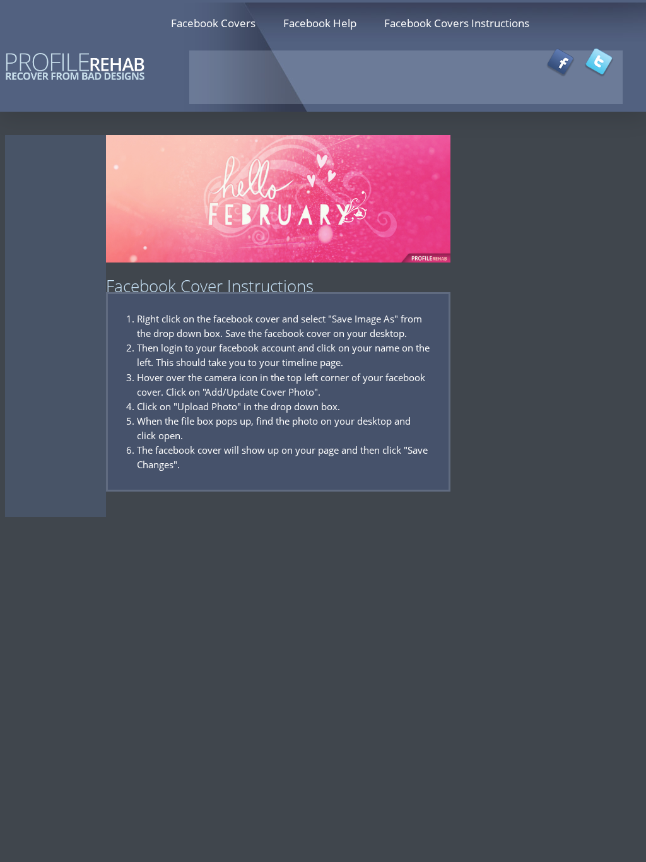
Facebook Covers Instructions (456, 23)
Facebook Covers (213, 23)
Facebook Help (319, 23)
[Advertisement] (417, 138)
